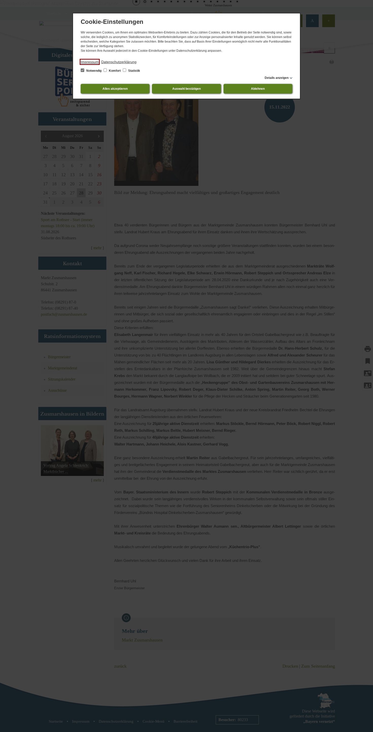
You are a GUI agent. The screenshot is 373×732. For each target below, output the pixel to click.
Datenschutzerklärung (119, 62)
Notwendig (94, 71)
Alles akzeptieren (115, 89)
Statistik (133, 71)
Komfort (115, 71)
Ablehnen (258, 89)
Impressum (90, 62)
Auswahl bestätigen (186, 89)
